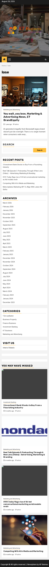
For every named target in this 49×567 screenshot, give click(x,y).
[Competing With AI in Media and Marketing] (24, 530)
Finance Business (9, 323)
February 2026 (8, 207)
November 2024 (9, 262)
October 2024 (8, 266)
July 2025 (6, 232)
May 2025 (6, 240)
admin (17, 124)
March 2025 (7, 247)
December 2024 (9, 258)
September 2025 (9, 225)
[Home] (4, 59)
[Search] (45, 59)
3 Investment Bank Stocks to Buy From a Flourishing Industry (22, 406)
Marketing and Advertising (11, 109)
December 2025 (9, 214)
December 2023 (9, 302)
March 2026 (7, 203)
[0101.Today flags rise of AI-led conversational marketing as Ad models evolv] (24, 481)
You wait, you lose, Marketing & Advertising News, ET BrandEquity (22, 117)
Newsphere (31, 564)
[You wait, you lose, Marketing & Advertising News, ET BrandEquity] (24, 91)
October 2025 (8, 221)
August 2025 (7, 229)
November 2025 (9, 218)
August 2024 (7, 273)
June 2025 (7, 236)
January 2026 (8, 210)
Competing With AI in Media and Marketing (18, 183)
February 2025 (8, 251)
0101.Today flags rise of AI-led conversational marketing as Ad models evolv (22, 504)
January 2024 (8, 299)
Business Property (10, 319)
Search (8, 144)
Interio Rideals (8, 348)
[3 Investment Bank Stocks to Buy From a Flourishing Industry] (24, 384)
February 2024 (8, 295)
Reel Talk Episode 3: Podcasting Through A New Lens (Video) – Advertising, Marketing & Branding (24, 454)
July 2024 (6, 277)
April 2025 (6, 243)
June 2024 (7, 280)
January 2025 (8, 254)
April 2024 (6, 288)
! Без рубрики (8, 316)
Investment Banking (10, 327)
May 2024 (6, 284)
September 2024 (9, 269)
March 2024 (7, 291)
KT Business (7, 331)
